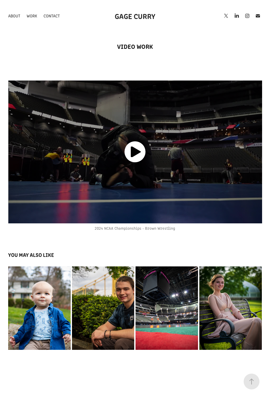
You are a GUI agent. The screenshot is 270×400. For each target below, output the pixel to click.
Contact (52, 15)
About (14, 15)
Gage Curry (135, 16)
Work (32, 15)
